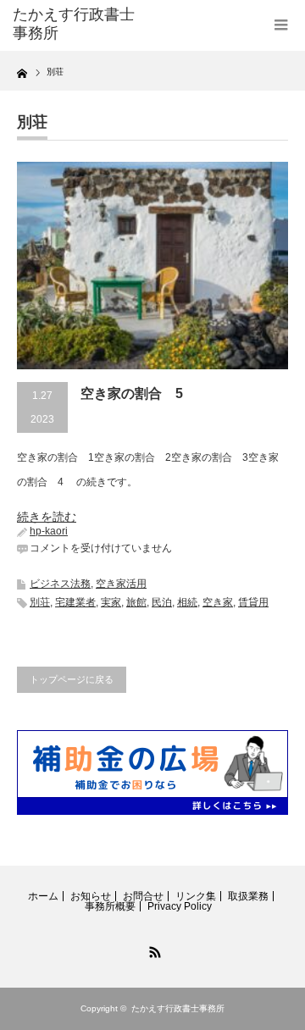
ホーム (43, 896)
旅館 (136, 602)
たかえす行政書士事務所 (178, 1008)
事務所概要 (110, 906)
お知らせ (90, 896)
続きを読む (46, 516)
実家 (111, 602)
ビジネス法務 (60, 584)
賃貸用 (253, 602)
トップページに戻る (72, 679)
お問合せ (143, 896)
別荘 (40, 602)
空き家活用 (121, 584)
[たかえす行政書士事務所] (74, 24)
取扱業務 (248, 896)
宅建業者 (75, 602)
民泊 (162, 602)
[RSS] (152, 949)
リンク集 (195, 896)
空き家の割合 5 (131, 393)
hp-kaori (49, 531)
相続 (187, 602)
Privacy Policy (179, 906)
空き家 (217, 602)
